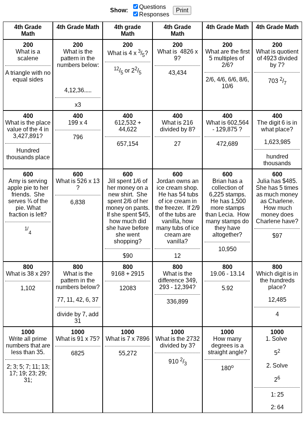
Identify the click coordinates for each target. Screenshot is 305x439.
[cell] (28, 74)
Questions (152, 7)
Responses (154, 14)
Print (182, 10)
